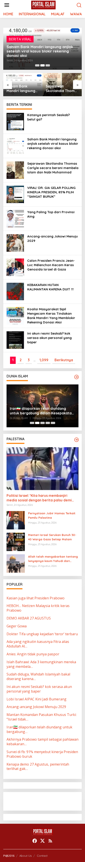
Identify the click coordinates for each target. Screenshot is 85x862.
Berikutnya (63, 360)
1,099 (43, 360)
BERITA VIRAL (20, 39)
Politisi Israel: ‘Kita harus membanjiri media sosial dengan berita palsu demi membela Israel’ (39, 498)
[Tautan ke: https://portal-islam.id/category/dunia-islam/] (76, 377)
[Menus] (6, 5)
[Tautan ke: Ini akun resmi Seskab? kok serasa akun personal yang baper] (15, 339)
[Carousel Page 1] (37, 65)
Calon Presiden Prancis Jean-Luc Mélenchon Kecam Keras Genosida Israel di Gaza (51, 264)
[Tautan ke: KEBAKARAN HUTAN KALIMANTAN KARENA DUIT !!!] (15, 291)
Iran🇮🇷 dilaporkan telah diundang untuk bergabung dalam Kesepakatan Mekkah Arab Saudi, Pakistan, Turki (42, 410)
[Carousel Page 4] (48, 423)
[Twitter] (42, 841)
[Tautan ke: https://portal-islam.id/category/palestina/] (76, 439)
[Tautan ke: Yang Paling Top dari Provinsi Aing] (15, 218)
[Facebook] (34, 841)
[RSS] (50, 841)
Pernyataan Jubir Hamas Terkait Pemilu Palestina (51, 515)
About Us (25, 855)
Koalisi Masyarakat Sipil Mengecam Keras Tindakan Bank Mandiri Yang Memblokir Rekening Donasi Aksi (51, 315)
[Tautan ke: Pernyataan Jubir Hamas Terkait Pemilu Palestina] (16, 519)
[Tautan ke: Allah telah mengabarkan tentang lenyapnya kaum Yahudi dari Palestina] (16, 563)
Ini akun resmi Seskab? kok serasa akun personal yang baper (49, 337)
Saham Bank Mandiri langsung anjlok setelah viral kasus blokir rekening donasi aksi (40, 51)
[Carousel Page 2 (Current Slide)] (42, 65)
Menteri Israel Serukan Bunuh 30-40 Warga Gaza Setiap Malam (52, 537)
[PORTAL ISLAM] (43, 4)
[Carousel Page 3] (48, 65)
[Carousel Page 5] (53, 423)
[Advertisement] (41, 800)
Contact (42, 855)
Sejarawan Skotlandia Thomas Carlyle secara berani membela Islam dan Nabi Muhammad (62, 88)
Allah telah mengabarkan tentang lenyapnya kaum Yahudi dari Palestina (53, 559)
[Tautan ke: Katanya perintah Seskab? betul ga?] (15, 121)
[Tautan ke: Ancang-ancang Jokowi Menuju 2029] (15, 242)
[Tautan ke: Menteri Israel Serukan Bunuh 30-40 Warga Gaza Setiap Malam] (16, 541)
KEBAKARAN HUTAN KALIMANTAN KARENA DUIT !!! (50, 287)
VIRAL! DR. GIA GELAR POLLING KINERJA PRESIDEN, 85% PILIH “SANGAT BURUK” (51, 192)
